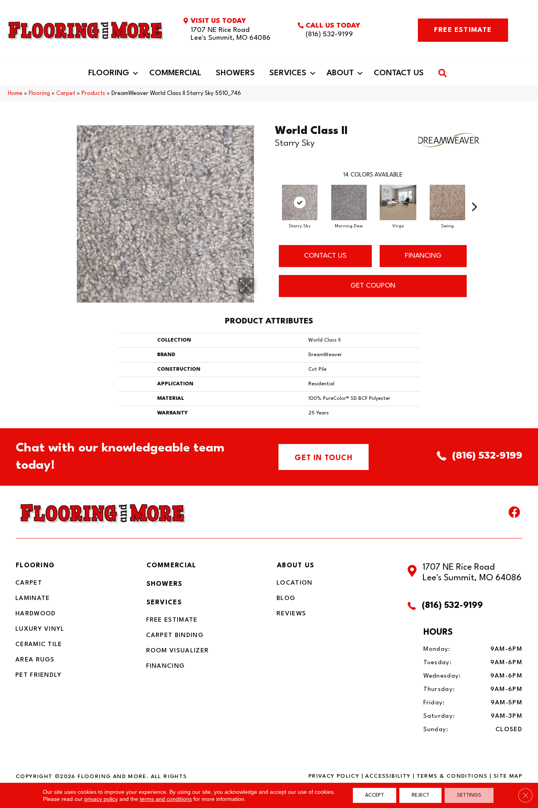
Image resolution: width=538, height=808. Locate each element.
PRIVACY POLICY (333, 776)
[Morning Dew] (349, 202)
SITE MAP (507, 776)
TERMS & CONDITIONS (452, 776)
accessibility (387, 776)
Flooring (108, 73)
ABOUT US (295, 565)
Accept (374, 795)
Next (474, 195)
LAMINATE (32, 598)
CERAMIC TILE (38, 644)
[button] (135, 73)
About (340, 73)
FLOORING (35, 565)
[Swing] (447, 202)
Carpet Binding (175, 635)
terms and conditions (166, 799)
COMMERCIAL (172, 565)
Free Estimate (172, 620)
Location (294, 583)
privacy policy (101, 799)
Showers (235, 73)
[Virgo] (398, 202)
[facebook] (514, 514)
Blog (285, 598)
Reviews (291, 614)
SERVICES (164, 602)
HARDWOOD (35, 614)
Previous (271, 195)
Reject (420, 795)
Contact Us (399, 73)
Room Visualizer (177, 651)
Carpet (65, 94)
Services (287, 73)
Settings (469, 795)
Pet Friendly (38, 675)
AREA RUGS (35, 660)
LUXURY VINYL (40, 629)
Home (15, 94)
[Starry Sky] (299, 202)
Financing (165, 666)
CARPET (28, 583)
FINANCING (423, 256)
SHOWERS (165, 584)
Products (93, 94)
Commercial (175, 73)
